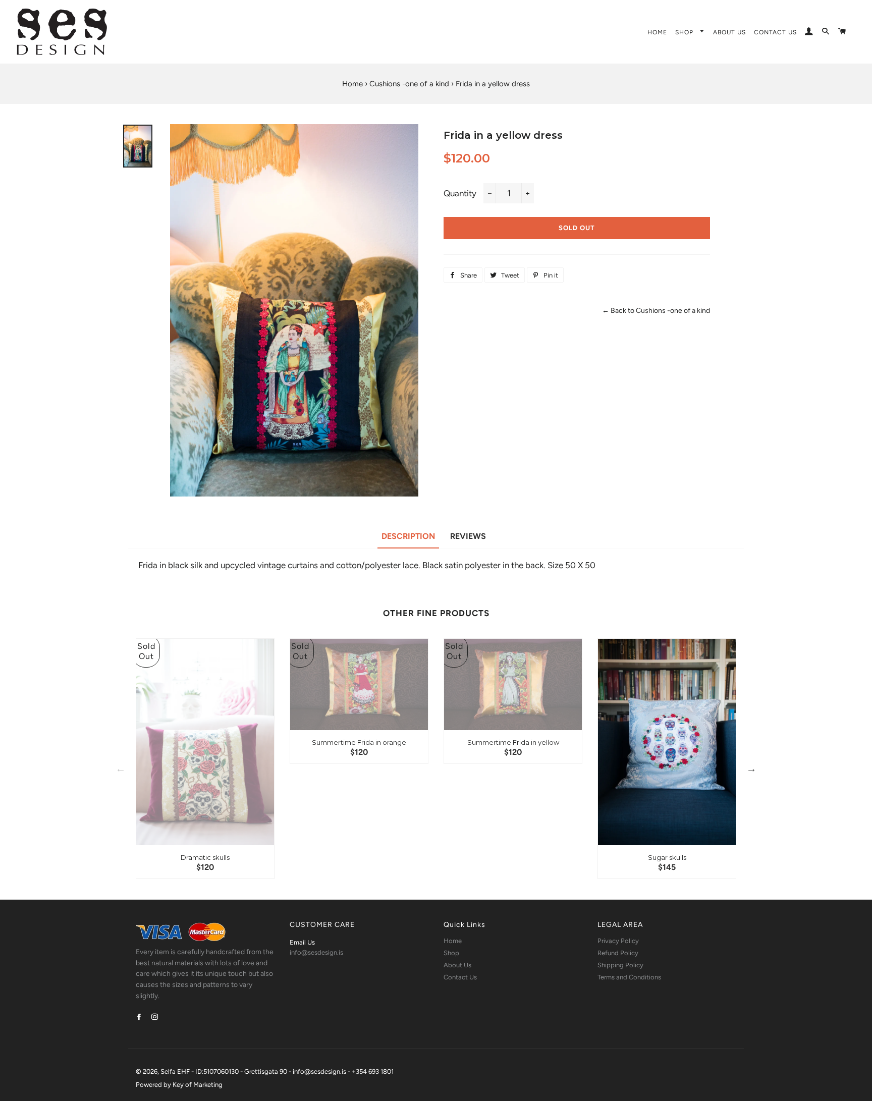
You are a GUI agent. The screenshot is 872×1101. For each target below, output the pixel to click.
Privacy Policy (618, 941)
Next (751, 768)
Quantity (460, 193)
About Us (729, 32)
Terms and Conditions (629, 977)
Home (657, 32)
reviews (468, 536)
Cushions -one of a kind (409, 83)
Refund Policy (617, 953)
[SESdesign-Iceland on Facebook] (140, 1017)
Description (408, 536)
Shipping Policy (620, 965)
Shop (685, 32)
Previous (121, 768)
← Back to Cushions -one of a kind (656, 310)
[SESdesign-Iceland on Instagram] (155, 1017)
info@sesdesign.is (316, 952)
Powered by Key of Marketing (179, 1084)
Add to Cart (210, 822)
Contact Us (775, 32)
